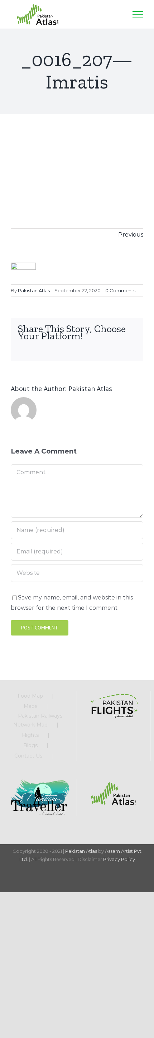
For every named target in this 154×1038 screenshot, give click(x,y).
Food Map (30, 696)
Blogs (30, 745)
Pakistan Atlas (34, 290)
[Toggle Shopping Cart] (100, 14)
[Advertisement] (77, 160)
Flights (30, 735)
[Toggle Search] (118, 13)
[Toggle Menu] (138, 14)
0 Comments (120, 290)
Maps (30, 706)
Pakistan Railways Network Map (38, 720)
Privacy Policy (119, 859)
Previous (130, 234)
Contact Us (28, 756)
